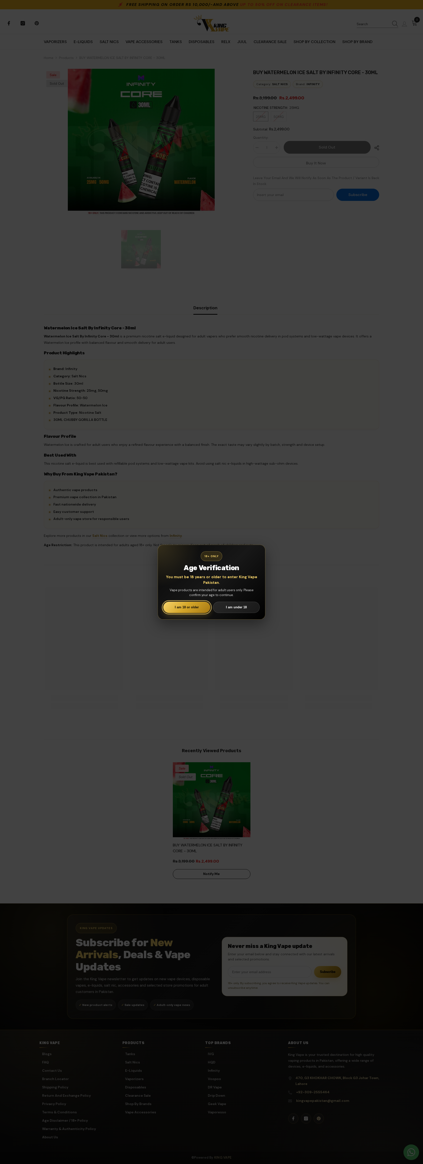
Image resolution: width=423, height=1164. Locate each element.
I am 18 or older (187, 607)
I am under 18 (236, 607)
